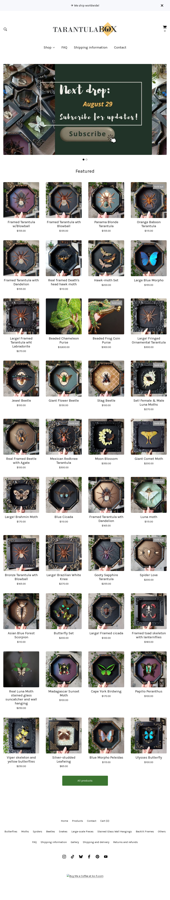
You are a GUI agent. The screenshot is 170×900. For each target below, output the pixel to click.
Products (77, 820)
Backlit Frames (145, 831)
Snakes (63, 831)
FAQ (64, 47)
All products (85, 780)
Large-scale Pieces (82, 831)
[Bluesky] (80, 856)
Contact (120, 47)
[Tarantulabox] (85, 29)
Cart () (104, 820)
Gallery (75, 842)
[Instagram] (64, 856)
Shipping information (90, 47)
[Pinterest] (97, 856)
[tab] (84, 159)
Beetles (50, 831)
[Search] (5, 29)
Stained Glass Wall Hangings (114, 831)
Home (64, 820)
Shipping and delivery (96, 842)
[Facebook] (89, 856)
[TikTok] (72, 856)
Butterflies (10, 831)
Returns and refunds (125, 842)
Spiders (37, 831)
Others (162, 831)
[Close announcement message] (162, 5)
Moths (25, 831)
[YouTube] (105, 856)
